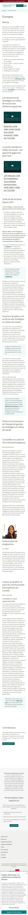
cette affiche (11, 90)
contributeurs (8, 277)
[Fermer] (26, 873)
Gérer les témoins (14, 907)
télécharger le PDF (20, 79)
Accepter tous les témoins (14, 912)
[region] (14, 893)
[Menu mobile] (25, 6)
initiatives (8, 247)
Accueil (4, 10)
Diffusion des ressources (11, 406)
